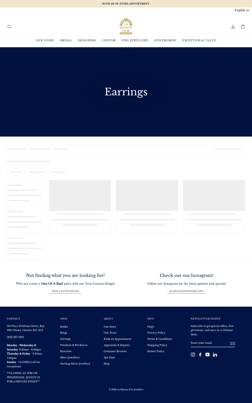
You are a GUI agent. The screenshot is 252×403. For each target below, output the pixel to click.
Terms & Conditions (159, 339)
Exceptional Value (199, 40)
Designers (87, 40)
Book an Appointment (117, 339)
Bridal (66, 40)
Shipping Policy (157, 345)
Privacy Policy (156, 332)
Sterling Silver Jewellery (75, 363)
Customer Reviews (115, 351)
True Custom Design (65, 291)
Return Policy (155, 351)
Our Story (45, 40)
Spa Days (109, 357)
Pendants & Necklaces (73, 345)
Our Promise (165, 40)
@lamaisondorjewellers (186, 291)
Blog (106, 363)
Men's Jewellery (70, 357)
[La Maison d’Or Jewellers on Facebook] (200, 354)
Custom (109, 40)
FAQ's (150, 326)
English (240, 10)
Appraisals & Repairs (117, 345)
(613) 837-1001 (15, 337)
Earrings (65, 339)
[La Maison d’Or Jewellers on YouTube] (208, 354)
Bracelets (65, 351)
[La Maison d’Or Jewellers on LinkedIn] (215, 354)
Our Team (110, 332)
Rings (63, 332)
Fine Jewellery (135, 40)
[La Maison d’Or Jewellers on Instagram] (193, 354)
